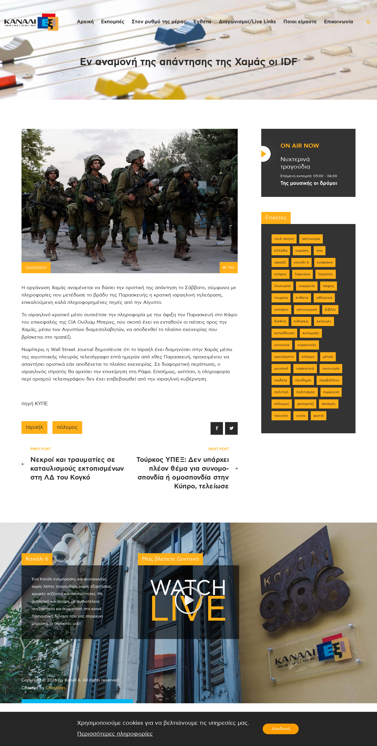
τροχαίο (281, 415)
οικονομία (331, 368)
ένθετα (302, 297)
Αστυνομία (311, 239)
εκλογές (324, 321)
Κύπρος (280, 274)
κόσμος (308, 356)
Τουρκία (281, 297)
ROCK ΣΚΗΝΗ (284, 239)
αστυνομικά (307, 309)
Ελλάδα (280, 250)
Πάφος (328, 286)
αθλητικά (324, 297)
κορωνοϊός (306, 345)
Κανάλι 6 (301, 262)
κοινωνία (282, 345)
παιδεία (280, 380)
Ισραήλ (34, 427)
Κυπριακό (325, 262)
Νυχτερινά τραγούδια (295, 163)
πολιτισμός (305, 392)
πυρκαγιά (331, 392)
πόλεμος (67, 427)
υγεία (300, 415)
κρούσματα (284, 356)
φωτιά (318, 415)
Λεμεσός (325, 274)
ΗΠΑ (319, 250)
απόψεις (281, 309)
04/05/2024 (36, 267)
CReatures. (56, 688)
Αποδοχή (281, 729)
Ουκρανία (307, 286)
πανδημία (303, 380)
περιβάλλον (329, 380)
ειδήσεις (301, 321)
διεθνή (280, 321)
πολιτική (281, 392)
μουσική (281, 368)
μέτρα (328, 356)
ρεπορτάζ (305, 404)
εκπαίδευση (284, 333)
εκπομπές (310, 333)
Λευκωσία (282, 286)
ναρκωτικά (305, 368)
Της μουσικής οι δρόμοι (308, 183)
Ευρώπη (301, 250)
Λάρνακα (302, 274)
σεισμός (329, 404)
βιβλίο (330, 309)
